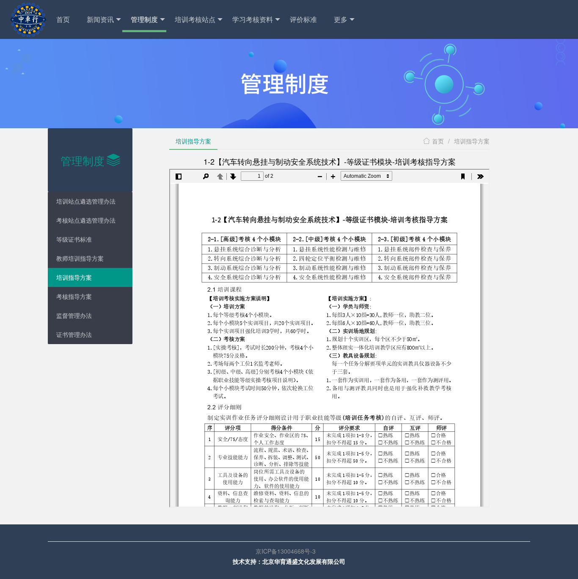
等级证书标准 (74, 239)
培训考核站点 (195, 19)
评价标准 (303, 19)
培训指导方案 (74, 277)
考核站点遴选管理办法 (86, 220)
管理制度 (144, 19)
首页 (63, 19)
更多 (340, 19)
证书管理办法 (74, 334)
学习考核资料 (252, 19)
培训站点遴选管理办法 (86, 201)
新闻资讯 (100, 19)
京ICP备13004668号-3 (289, 551)
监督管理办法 (74, 315)
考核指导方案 (74, 296)
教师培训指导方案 (80, 258)
